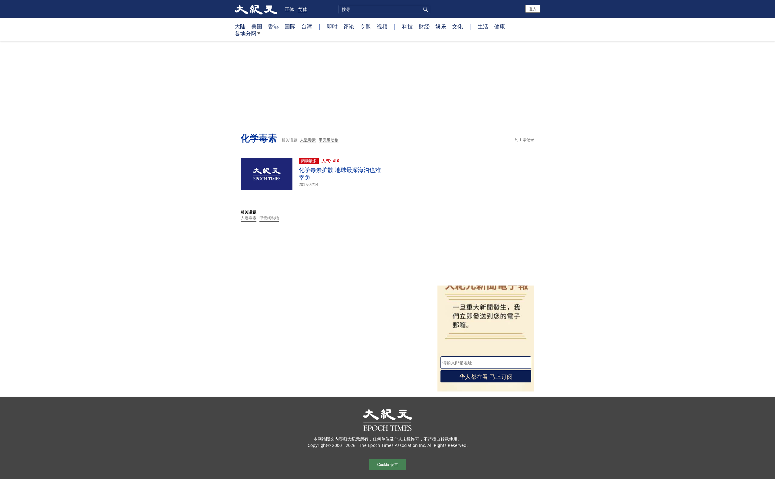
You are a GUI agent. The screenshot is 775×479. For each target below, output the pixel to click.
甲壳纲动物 (328, 140)
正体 (289, 9)
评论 (348, 26)
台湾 (306, 26)
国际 (290, 26)
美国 (256, 26)
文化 (457, 26)
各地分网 (245, 33)
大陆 (240, 26)
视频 (382, 26)
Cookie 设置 (387, 464)
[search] (384, 9)
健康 (499, 26)
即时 (332, 26)
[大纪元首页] (256, 9)
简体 (302, 9)
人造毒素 (308, 140)
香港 (273, 26)
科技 (407, 26)
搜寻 (424, 9)
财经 (424, 26)
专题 (365, 26)
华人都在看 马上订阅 (486, 376)
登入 (532, 8)
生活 (482, 26)
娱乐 (440, 26)
